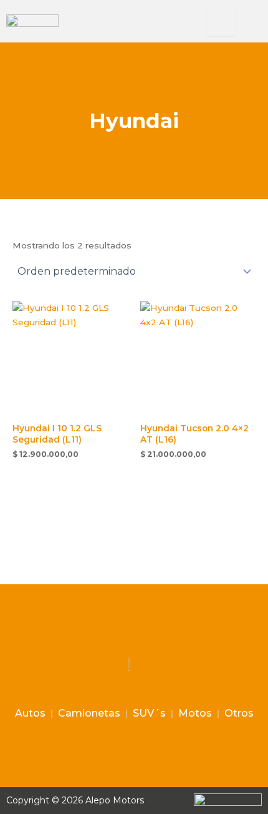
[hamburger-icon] (221, 21)
